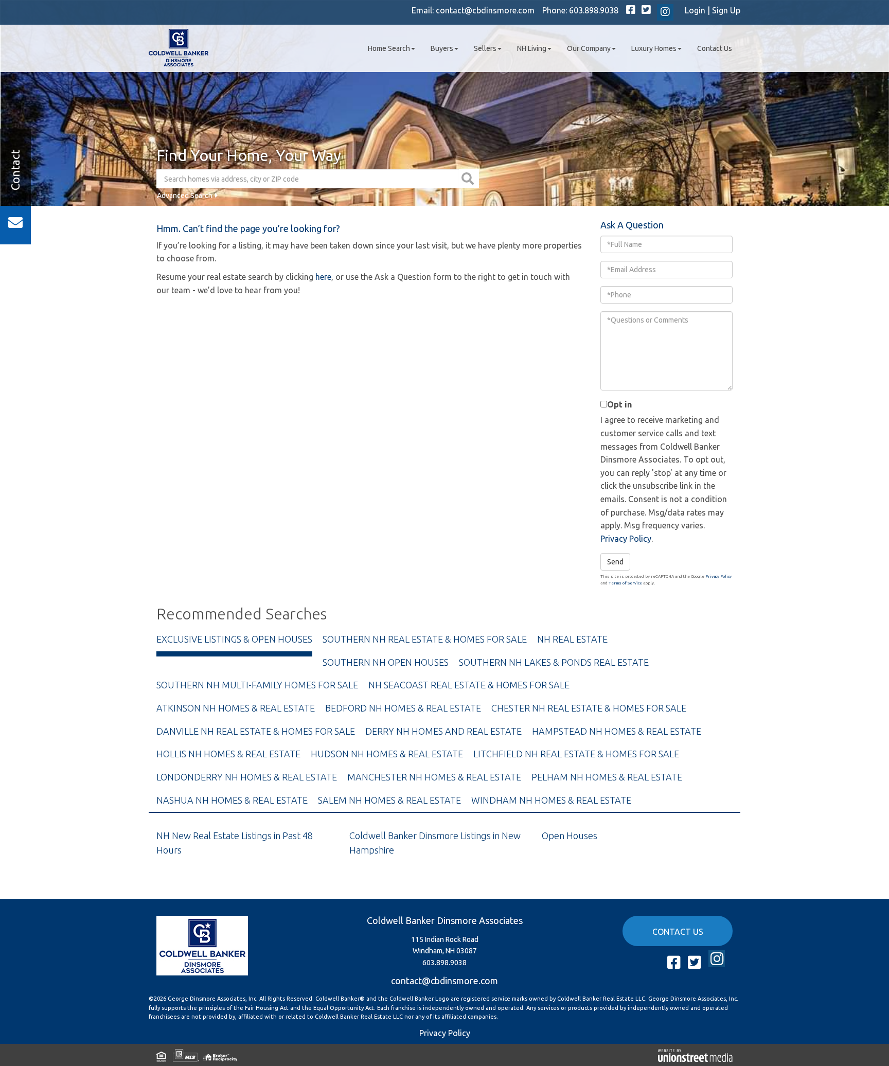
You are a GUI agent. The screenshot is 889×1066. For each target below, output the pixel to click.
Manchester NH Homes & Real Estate (434, 777)
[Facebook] (630, 10)
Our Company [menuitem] (589, 48)
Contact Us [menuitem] (714, 48)
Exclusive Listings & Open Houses (234, 639)
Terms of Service (625, 583)
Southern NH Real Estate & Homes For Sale (425, 639)
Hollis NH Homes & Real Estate (228, 754)
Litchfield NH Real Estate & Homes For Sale (576, 754)
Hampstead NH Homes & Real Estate (616, 731)
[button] (469, 178)
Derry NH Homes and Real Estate (443, 731)
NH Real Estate (572, 639)
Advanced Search (184, 195)
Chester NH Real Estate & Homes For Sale (588, 708)
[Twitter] (646, 10)
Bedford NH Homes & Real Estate (403, 708)
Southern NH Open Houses (386, 662)
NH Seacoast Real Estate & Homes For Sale (469, 685)
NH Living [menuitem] (531, 48)
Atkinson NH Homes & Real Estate (235, 708)
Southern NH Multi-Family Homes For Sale (257, 685)
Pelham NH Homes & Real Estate (606, 777)
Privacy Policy (625, 538)
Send (615, 562)
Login (695, 10)
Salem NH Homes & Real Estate (389, 800)
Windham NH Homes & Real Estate (551, 800)
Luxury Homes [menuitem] (654, 48)
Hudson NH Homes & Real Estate (387, 754)
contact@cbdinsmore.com (485, 10)
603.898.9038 (593, 10)
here (323, 276)
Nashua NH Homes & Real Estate (232, 800)
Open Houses (569, 835)
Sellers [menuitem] (485, 48)
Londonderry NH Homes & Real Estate (246, 777)
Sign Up (726, 10)
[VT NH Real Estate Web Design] (695, 1054)
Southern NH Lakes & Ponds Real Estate (554, 662)
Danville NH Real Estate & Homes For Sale (255, 731)
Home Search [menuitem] (389, 48)
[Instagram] (665, 12)
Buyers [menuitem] (442, 48)
